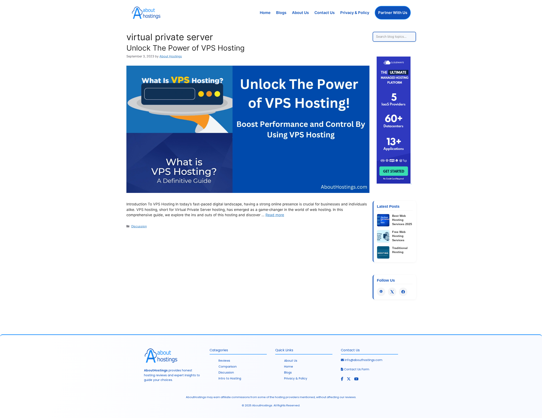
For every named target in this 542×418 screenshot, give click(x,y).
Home (265, 12)
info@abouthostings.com (363, 360)
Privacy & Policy (354, 12)
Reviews (224, 360)
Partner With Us (392, 12)
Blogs (281, 12)
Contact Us (324, 12)
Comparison (227, 366)
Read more (274, 215)
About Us (300, 12)
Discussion (139, 226)
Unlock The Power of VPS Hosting (185, 47)
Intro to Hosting (229, 378)
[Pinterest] (381, 292)
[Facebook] (403, 292)
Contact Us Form (356, 369)
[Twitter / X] (392, 292)
